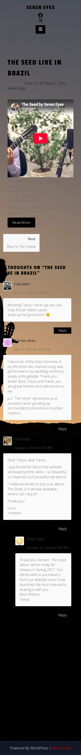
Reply (62, 330)
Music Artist (61, 748)
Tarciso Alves (24, 340)
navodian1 (22, 284)
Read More (21, 222)
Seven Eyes (40, 7)
